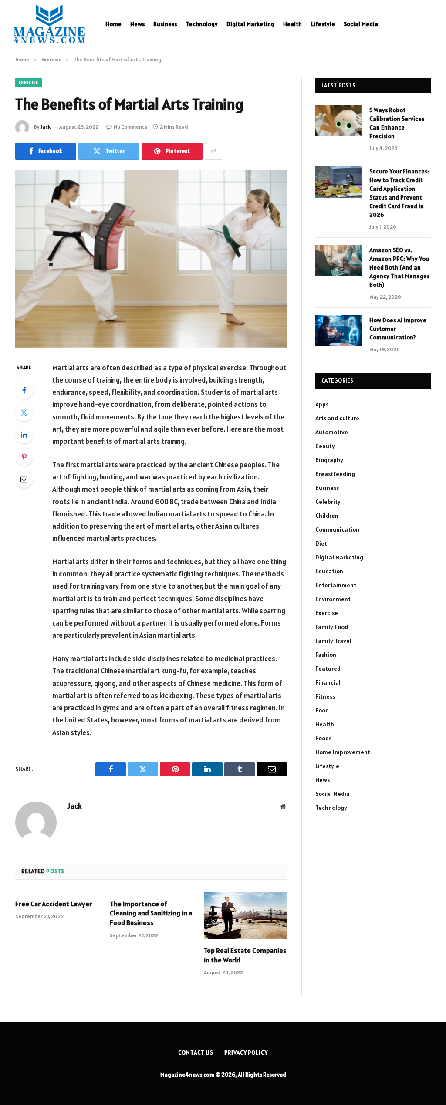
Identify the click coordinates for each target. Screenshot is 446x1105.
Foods (323, 738)
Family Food (331, 627)
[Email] (24, 479)
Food (322, 710)
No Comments (130, 126)
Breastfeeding (335, 474)
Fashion (325, 655)
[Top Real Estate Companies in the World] (245, 915)
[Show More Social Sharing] (213, 151)
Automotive (331, 432)
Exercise (28, 83)
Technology (202, 24)
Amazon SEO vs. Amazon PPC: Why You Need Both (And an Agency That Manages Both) (399, 267)
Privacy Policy (246, 1052)
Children (326, 515)
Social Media (361, 24)
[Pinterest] (24, 457)
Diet (321, 543)
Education (329, 571)
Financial (328, 682)
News (137, 24)
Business (165, 24)
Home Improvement (342, 752)
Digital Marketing (250, 24)
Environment (333, 599)
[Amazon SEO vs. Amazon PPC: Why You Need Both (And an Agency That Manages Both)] (338, 260)
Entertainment (335, 585)
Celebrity (328, 502)
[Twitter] (24, 412)
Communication (337, 529)
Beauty (325, 446)
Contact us (195, 1052)
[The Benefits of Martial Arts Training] (151, 259)
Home (113, 24)
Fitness (325, 696)
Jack (46, 126)
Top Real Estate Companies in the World (245, 955)
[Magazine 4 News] (49, 24)
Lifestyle (323, 24)
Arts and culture (337, 418)
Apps (321, 404)
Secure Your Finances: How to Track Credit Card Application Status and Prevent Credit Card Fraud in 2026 (399, 193)
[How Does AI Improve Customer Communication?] (338, 330)
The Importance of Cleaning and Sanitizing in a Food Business (151, 913)
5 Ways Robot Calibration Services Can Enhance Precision (396, 123)
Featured (328, 668)
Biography (329, 460)
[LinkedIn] (24, 434)
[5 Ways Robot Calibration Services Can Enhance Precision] (338, 120)
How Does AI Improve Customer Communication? (397, 328)
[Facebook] (24, 390)
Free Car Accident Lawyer (53, 903)
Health (292, 24)
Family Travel (333, 641)
